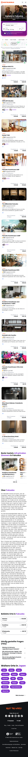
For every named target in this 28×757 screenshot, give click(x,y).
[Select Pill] (22, 2)
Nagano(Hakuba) (16, 687)
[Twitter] (9, 716)
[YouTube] (16, 716)
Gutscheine (23, 744)
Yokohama (5, 682)
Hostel (4, 64)
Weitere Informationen (15, 48)
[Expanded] (2, 39)
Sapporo (23, 674)
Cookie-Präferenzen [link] (14, 750)
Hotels (13, 725)
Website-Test (14, 747)
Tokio (4, 670)
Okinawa (5, 687)
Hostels (9, 725)
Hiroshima (5, 674)
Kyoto (18, 670)
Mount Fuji (5, 691)
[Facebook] (6, 716)
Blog (5, 725)
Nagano (14, 674)
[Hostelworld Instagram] (12, 716)
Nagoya (14, 682)
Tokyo (22, 682)
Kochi (20, 678)
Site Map (20, 747)
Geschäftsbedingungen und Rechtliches (11, 744)
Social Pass (13, 728)
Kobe (13, 678)
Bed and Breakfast (19, 725)
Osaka (11, 670)
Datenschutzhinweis (14, 741)
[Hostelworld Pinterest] (19, 716)
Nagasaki (5, 678)
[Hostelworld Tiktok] (22, 716)
